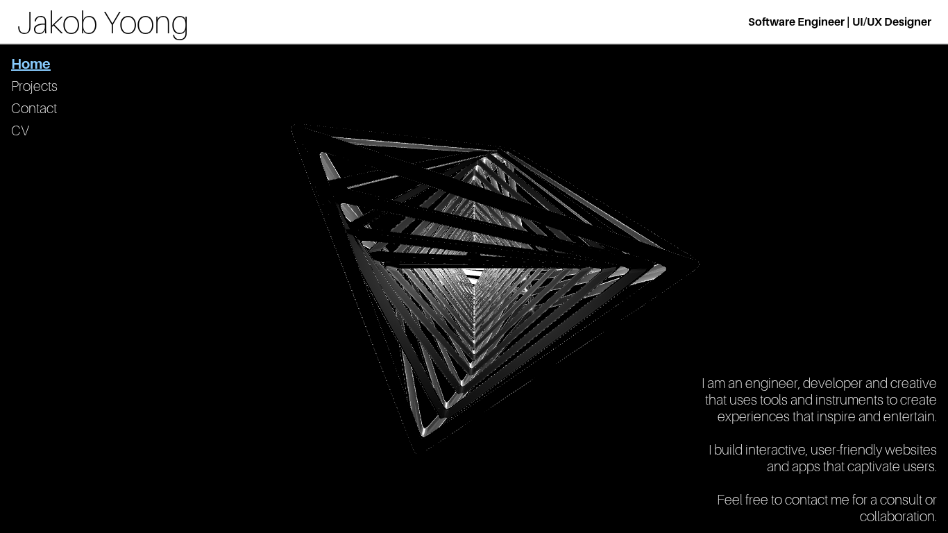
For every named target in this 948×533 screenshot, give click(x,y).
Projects (34, 86)
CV (20, 130)
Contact (34, 108)
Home (31, 64)
